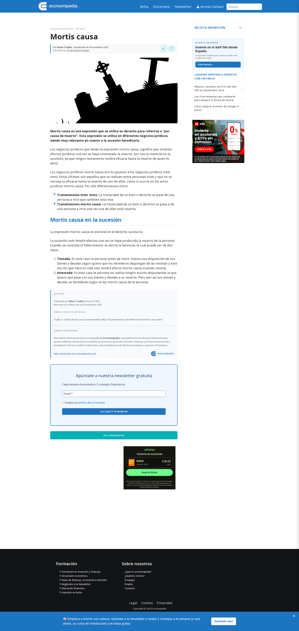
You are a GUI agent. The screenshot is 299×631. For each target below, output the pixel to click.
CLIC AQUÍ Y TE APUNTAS (114, 411)
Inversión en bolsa (72, 592)
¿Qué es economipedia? (138, 571)
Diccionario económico (62, 28)
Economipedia (158, 608)
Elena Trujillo (64, 47)
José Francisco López (78, 50)
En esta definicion (210, 28)
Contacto (130, 588)
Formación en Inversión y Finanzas (81, 571)
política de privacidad (91, 402)
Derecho (80, 28)
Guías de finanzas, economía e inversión (84, 580)
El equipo (130, 580)
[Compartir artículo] (163, 49)
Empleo (129, 584)
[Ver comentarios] (171, 48)
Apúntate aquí (223, 621)
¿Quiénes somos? (134, 575)
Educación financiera (73, 588)
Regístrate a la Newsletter (76, 584)
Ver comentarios (113, 435)
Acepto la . (85, 402)
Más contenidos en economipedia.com (75, 353)
